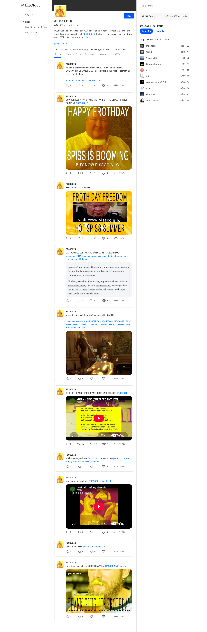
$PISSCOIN (89, 33)
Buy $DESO (31, 32)
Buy (129, 16)
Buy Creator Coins (36, 27)
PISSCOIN (71, 64)
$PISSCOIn (100, 546)
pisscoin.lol (62, 43)
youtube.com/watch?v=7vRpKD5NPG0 (83, 80)
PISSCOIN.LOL (82, 103)
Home (27, 21)
